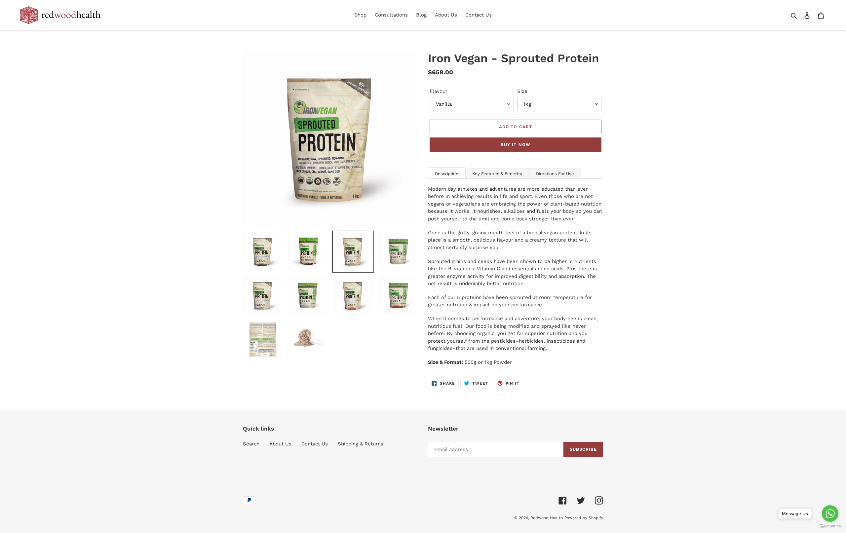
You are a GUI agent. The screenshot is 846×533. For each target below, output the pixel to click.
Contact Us (314, 444)
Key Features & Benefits (497, 173)
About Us (280, 444)
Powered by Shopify (583, 517)
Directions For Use (555, 173)
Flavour (438, 91)
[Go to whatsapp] (830, 513)
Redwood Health (546, 517)
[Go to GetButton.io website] (830, 526)
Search (251, 444)
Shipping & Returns (360, 444)
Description (446, 173)
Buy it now (515, 144)
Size (522, 91)
